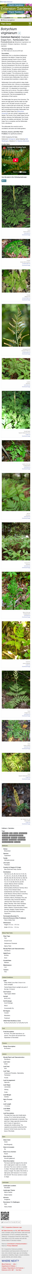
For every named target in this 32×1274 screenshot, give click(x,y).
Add (4, 180)
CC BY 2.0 (28, 434)
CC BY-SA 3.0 (27, 467)
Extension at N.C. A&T (8, 1270)
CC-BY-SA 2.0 (27, 233)
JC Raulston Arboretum (22, 141)
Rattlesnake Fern (20, 40)
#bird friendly (21, 837)
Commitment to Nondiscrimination (17, 1244)
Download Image (26, 234)
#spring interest (23, 833)
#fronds (16, 833)
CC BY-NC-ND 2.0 (26, 298)
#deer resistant (12, 839)
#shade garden (21, 839)
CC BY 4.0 (28, 822)
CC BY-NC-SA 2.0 (26, 352)
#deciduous (5, 833)
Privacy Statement (12, 1246)
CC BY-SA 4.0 (27, 385)
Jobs (14, 1264)
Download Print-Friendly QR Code (11, 1222)
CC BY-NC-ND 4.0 (26, 263)
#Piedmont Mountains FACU (16, 835)
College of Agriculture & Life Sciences (13, 1268)
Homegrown (11, 139)
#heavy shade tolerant (7, 842)
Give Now (18, 1270)
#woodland (17, 842)
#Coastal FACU (6, 837)
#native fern (14, 837)
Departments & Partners (9, 1266)
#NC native (5, 835)
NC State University (7, 1230)
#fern (11, 833)
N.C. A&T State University (23, 1230)
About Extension (6, 1264)
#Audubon (4, 839)
